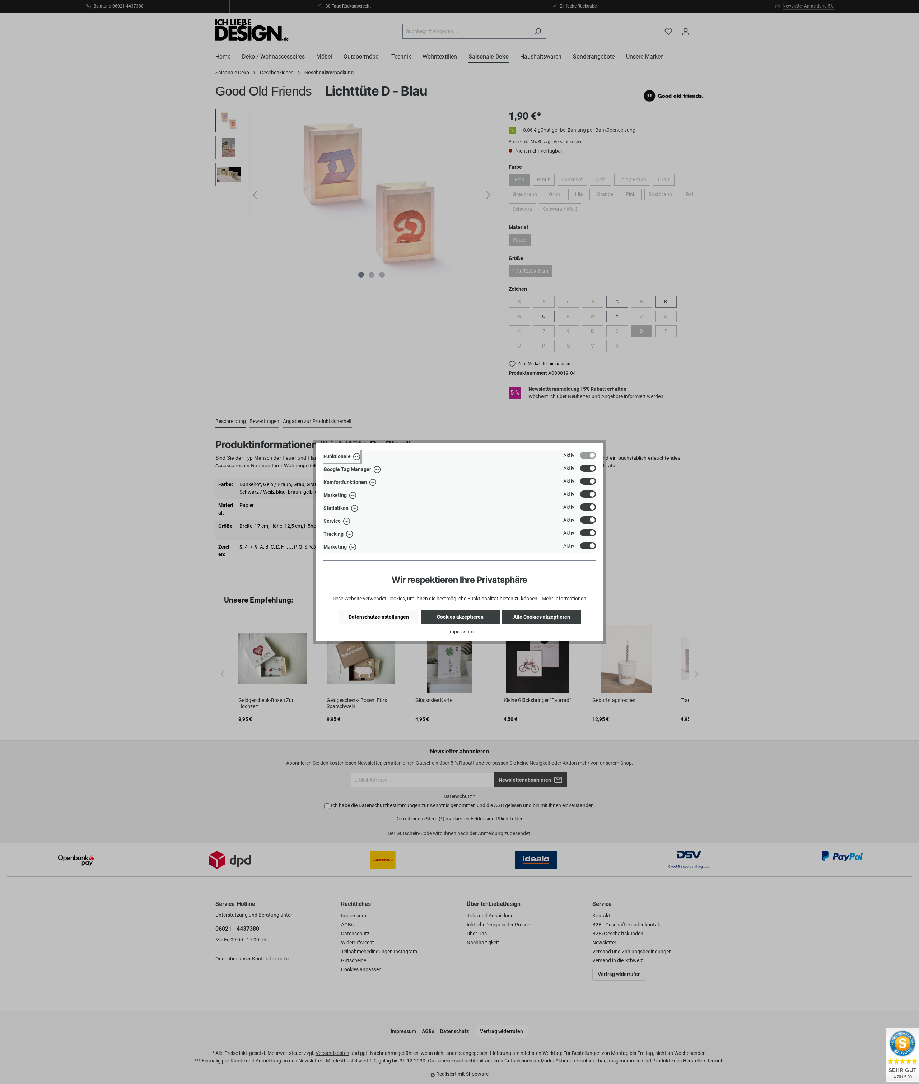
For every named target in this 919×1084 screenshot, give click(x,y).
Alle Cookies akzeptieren (541, 617)
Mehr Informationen (564, 598)
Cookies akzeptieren (460, 617)
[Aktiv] (588, 455)
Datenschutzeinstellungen (379, 617)
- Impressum (460, 631)
